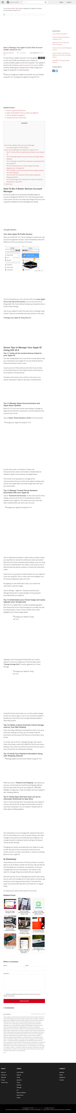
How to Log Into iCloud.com (16, 110)
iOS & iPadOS (20, 1072)
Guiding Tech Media (39, 1108)
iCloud (18, 1077)
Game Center (20, 1095)
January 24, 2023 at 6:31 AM (38, 1014)
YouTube (61, 1080)
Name (5, 965)
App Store (19, 1080)
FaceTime (19, 1085)
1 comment (22, 53)
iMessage (19, 1087)
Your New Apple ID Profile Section (17, 148)
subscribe (37, 994)
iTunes (18, 1082)
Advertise (3, 1077)
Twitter (61, 1075)
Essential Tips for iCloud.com (16, 118)
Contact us (4, 1075)
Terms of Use (4, 1082)
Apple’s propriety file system (29, 65)
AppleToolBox (13, 2)
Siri (17, 1090)
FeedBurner (62, 1077)
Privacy (3, 1080)
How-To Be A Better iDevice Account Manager (19, 145)
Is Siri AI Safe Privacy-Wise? (59, 34)
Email (27, 965)
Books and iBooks (21, 1092)
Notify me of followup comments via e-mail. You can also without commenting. (21, 995)
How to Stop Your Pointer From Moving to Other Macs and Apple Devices (61, 55)
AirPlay (18, 1097)
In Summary (8, 184)
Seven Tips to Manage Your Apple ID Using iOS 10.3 (21, 150)
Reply (4, 1052)
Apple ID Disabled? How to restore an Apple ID (22, 113)
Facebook (61, 1072)
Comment (6, 973)
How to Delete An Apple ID (15, 115)
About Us (3, 1072)
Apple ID (19, 1075)
